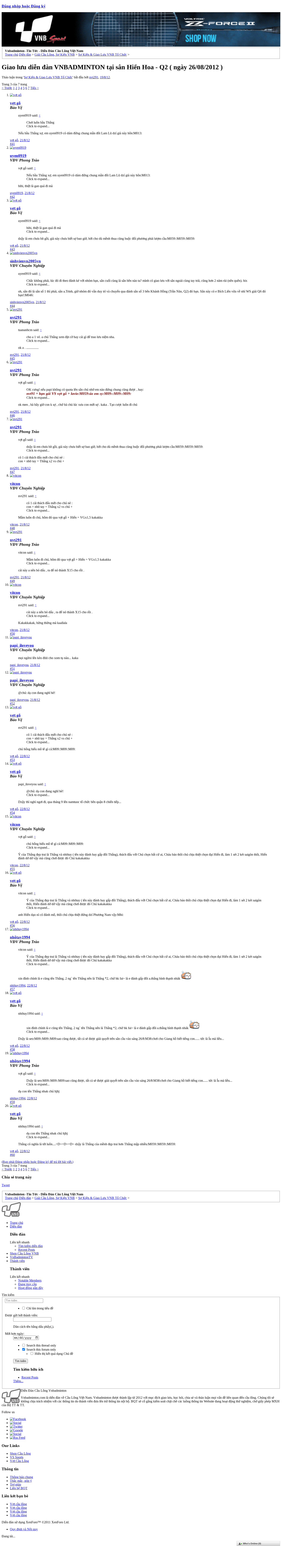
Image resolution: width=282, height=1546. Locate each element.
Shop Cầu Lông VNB (24, 1253)
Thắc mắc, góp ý (21, 1480)
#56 (12, 925)
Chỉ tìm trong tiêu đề (39, 1308)
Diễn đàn (16, 1226)
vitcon (15, 483)
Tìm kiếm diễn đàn (30, 1246)
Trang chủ (16, 1222)
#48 (12, 528)
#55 (12, 869)
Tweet (6, 1185)
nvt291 (93, 77)
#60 (12, 1155)
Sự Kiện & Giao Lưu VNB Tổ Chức (48, 77)
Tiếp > (34, 88)
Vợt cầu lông (18, 1504)
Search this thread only (41, 1345)
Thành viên (17, 1261)
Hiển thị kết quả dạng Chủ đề (53, 1353)
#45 (12, 358)
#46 (12, 415)
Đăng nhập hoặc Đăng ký (24, 6)
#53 (12, 760)
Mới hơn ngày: (14, 1333)
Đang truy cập (27, 1284)
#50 (12, 633)
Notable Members (29, 1280)
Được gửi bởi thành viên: (21, 1315)
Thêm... (18, 1381)
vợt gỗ (14, 140)
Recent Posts (26, 1249)
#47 (12, 472)
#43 (12, 249)
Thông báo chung (21, 1477)
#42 (12, 196)
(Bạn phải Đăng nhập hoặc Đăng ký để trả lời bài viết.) (37, 1162)
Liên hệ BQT (18, 1488)
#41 (12, 144)
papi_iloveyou (22, 645)
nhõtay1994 (20, 937)
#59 (12, 1102)
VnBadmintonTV (21, 1257)
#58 (12, 1049)
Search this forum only (41, 1349)
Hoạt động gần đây (30, 1288)
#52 (12, 703)
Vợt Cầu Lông (19, 1461)
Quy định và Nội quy (24, 1529)
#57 (12, 989)
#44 (12, 306)
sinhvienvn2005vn (25, 261)
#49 (12, 581)
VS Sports (16, 1457)
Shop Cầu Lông (20, 1453)
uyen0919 (18, 155)
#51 (12, 668)
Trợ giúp (15, 1484)
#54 (12, 812)
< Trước (7, 88)
